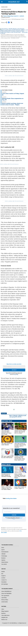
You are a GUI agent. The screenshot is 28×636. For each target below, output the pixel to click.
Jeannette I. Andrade (18, 16)
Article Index (4, 601)
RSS (2, 573)
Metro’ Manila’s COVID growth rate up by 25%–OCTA (17, 416)
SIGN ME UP (14, 369)
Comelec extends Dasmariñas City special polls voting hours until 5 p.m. (20, 458)
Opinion (3, 560)
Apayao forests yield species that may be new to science (20, 432)
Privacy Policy (15, 374)
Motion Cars (4, 619)
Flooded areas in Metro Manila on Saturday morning (6, 475)
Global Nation (4, 562)
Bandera (3, 613)
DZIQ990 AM (4, 617)
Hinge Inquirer (5, 611)
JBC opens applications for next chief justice (7, 457)
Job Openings (4, 584)
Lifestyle (3, 553)
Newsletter (4, 582)
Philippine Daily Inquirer (6, 19)
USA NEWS (4, 564)
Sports (3, 549)
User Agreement (5, 595)
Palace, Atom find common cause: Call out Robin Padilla (6, 488)
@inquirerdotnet (5, 17)
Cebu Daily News (5, 615)
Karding (8, 498)
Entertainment (4, 551)
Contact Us (4, 580)
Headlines (4, 7)
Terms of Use (8, 373)
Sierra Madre (13, 498)
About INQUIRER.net (6, 591)
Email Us (3, 575)
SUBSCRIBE (14, 514)
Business (3, 558)
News (2, 547)
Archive (3, 577)
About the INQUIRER (6, 593)
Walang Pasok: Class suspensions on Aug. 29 (12, 99)
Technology (4, 556)
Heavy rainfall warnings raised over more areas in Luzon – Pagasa (12, 103)
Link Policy (4, 597)
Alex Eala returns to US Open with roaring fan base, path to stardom (20, 445)
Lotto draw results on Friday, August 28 (13, 94)
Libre (2, 609)
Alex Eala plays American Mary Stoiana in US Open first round (6, 432)
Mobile (3, 571)
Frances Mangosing (8, 16)
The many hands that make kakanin (6, 444)
